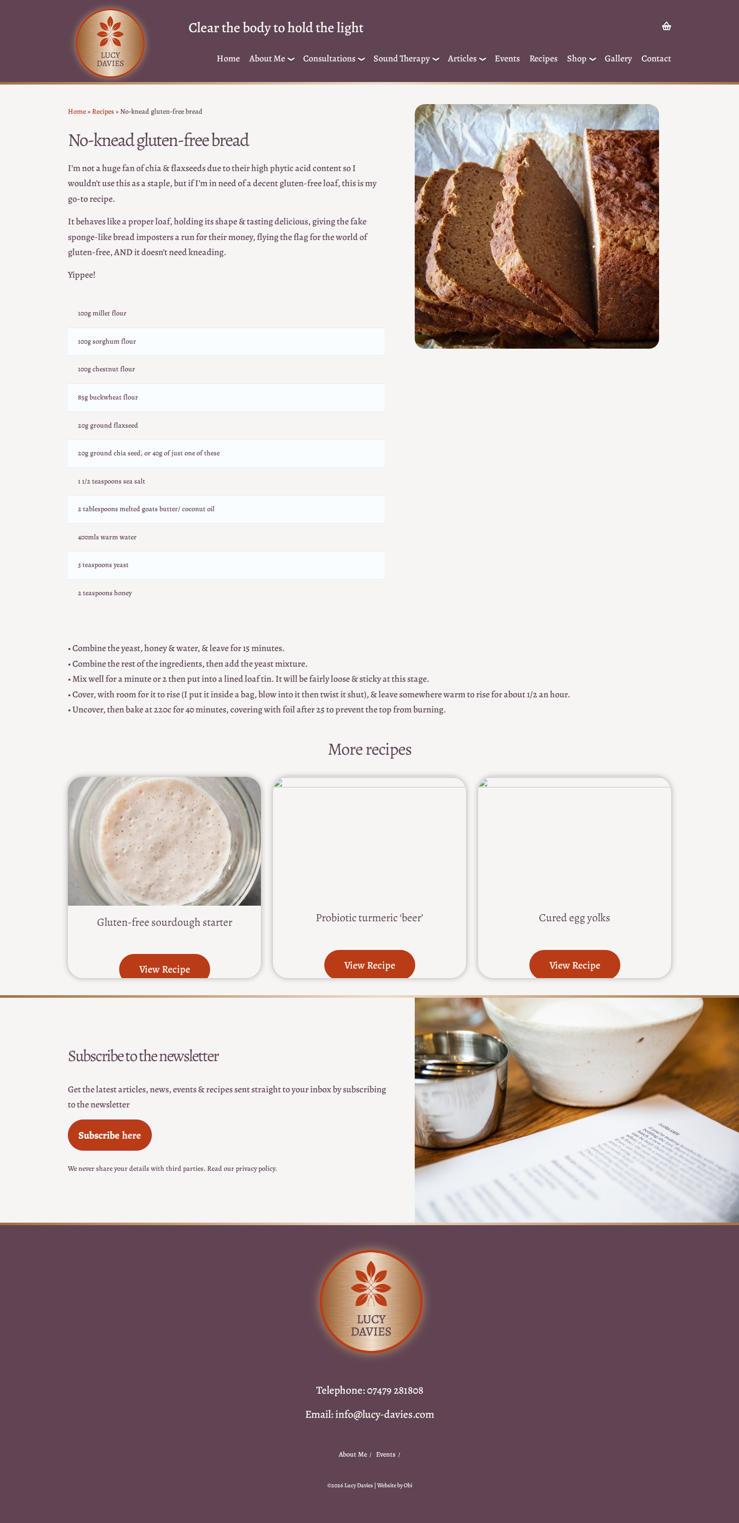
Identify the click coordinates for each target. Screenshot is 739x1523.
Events (507, 58)
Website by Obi (394, 1485)
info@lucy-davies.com (384, 1414)
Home (228, 58)
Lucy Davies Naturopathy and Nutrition (110, 44)
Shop (577, 58)
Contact (656, 58)
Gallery (618, 58)
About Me (267, 58)
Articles (462, 58)
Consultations (329, 58)
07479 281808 (395, 1390)
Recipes (543, 58)
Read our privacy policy (241, 1168)
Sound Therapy (402, 58)
